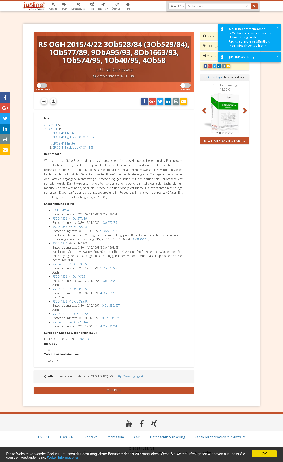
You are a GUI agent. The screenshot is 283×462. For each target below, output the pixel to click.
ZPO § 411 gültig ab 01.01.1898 (73, 137)
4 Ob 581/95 (78, 289)
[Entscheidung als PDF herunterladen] (53, 101)
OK (264, 453)
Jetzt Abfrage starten (225, 140)
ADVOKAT (67, 437)
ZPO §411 (50, 125)
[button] (53, 6)
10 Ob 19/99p (79, 314)
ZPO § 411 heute (63, 133)
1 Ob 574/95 (78, 264)
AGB (137, 437)
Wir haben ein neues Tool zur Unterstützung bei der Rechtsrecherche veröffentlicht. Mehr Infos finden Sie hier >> (250, 39)
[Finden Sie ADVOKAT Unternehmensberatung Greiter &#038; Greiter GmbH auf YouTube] (129, 423)
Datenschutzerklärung (167, 437)
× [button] (277, 28)
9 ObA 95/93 (78, 227)
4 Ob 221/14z (79, 322)
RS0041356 (59, 218)
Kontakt (91, 437)
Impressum (115, 437)
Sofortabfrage (213, 77)
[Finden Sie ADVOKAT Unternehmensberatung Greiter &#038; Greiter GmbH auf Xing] (154, 423)
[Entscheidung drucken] (44, 101)
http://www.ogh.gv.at (129, 376)
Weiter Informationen (63, 457)
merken (113, 390)
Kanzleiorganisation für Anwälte (220, 437)
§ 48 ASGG (140, 239)
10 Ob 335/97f (79, 301)
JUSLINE (43, 437)
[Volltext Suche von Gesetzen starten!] (254, 6)
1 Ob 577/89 (78, 218)
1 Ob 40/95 (77, 276)
